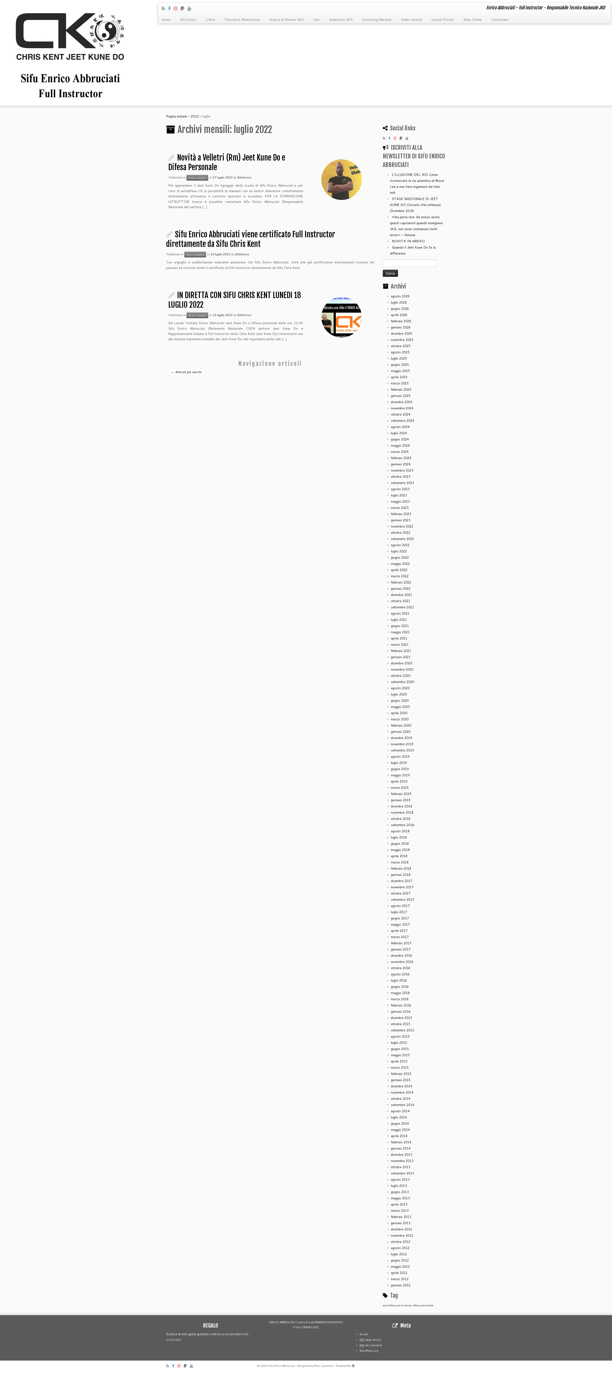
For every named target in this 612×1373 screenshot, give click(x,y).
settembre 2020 (402, 682)
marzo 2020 (400, 719)
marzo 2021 (400, 644)
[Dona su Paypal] (183, 8)
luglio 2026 (399, 302)
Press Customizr (324, 1366)
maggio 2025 (400, 371)
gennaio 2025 (400, 396)
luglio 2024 (399, 433)
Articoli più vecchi (186, 372)
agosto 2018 (400, 831)
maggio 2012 (400, 1266)
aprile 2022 (399, 570)
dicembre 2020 (401, 663)
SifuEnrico (244, 177)
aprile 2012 (399, 1273)
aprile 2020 (399, 713)
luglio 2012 (399, 1254)
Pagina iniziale (176, 116)
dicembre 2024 (401, 402)
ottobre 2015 (400, 1024)
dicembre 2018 (401, 806)
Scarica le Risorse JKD (286, 19)
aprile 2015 (399, 1061)
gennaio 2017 (400, 949)
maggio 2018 (400, 850)
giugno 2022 (400, 557)
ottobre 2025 (400, 346)
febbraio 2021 (401, 651)
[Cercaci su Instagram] (177, 8)
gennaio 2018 (400, 875)
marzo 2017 (400, 937)
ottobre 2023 (400, 476)
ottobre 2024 (400, 414)
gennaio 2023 (400, 520)
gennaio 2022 (400, 588)
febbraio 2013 (401, 1217)
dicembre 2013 (401, 1154)
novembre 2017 (402, 887)
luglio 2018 (399, 837)
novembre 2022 (402, 526)
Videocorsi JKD (341, 19)
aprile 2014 (399, 1136)
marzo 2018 (400, 862)
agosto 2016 (400, 974)
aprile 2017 (399, 930)
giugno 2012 (400, 1260)
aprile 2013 (399, 1204)
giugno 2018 (400, 843)
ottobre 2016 (400, 968)
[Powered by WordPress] (353, 1365)
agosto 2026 (400, 296)
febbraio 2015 (401, 1074)
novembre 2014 (402, 1092)
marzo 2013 (400, 1210)
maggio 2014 (400, 1130)
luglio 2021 (399, 619)
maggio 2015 (400, 1055)
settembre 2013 (402, 1173)
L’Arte (210, 19)
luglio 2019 (399, 763)
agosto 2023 (400, 489)
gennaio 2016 (400, 1011)
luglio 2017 (399, 912)
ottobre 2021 (400, 601)
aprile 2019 (399, 781)
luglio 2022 (399, 551)
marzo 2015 (400, 1067)
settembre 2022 (402, 539)
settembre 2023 (402, 483)
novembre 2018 (402, 812)
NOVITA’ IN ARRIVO (408, 241)
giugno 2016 (400, 986)
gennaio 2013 (400, 1223)
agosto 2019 (400, 756)
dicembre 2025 (401, 333)
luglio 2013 (399, 1186)
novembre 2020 (402, 669)
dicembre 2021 (401, 595)
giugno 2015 (400, 1049)
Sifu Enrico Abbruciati (281, 1366)
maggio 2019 (400, 775)
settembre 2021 (402, 607)
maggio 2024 (400, 445)
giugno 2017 (400, 918)
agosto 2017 (400, 906)
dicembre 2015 (401, 1018)
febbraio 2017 (401, 943)
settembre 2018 (402, 825)
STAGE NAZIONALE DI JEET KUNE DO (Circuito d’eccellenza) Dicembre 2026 (415, 204)
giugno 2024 (400, 439)
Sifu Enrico (188, 19)
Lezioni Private (443, 19)
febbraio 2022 (401, 582)
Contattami (499, 19)
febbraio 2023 (401, 514)
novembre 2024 (402, 408)
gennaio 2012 (400, 1285)
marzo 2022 (400, 576)
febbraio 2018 (401, 868)
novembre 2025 (402, 340)
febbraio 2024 (401, 458)
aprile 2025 (399, 377)
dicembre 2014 (401, 1086)
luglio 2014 (399, 1117)
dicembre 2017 (401, 881)
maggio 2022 (400, 563)
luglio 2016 (399, 980)
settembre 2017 (402, 899)
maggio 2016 (400, 993)
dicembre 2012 (401, 1229)
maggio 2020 (400, 707)
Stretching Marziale (377, 19)
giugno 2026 (400, 308)
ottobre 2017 (400, 893)
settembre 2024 (402, 420)
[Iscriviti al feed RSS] (165, 8)
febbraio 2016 (401, 1005)
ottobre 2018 (400, 819)
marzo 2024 (400, 452)
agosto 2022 (400, 545)
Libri (316, 19)
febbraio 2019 (401, 794)
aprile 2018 (399, 856)
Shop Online (472, 19)
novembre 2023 (402, 470)
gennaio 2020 (400, 731)
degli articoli (370, 1340)
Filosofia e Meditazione (242, 19)
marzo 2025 (400, 383)
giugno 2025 (400, 364)
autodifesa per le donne (397, 1305)
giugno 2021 (400, 626)
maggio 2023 (400, 501)
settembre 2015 (402, 1030)
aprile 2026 (399, 315)
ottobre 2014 (400, 1098)
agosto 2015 (400, 1036)
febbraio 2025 (401, 389)
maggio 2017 (400, 924)
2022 (194, 116)
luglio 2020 (399, 694)
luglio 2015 (399, 1042)
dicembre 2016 (401, 955)
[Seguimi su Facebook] (171, 8)
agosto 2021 (400, 613)
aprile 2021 (399, 638)
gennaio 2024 (400, 464)
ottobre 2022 (400, 532)
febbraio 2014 (401, 1142)
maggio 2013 (400, 1198)
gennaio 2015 (400, 1080)
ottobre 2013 (400, 1167)
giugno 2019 (400, 769)
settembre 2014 (402, 1105)
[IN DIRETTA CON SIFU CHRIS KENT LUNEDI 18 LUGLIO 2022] (341, 317)
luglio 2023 (399, 495)
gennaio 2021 (400, 657)
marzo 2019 (400, 787)
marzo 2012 (400, 1279)
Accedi (364, 1334)
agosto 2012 (400, 1248)
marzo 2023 (400, 508)
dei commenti (371, 1345)
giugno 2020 (400, 700)
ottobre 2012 (400, 1242)
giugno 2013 (400, 1192)
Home (166, 19)
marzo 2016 (400, 999)
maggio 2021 (400, 632)
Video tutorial (411, 19)
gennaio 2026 (400, 327)
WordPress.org (369, 1351)
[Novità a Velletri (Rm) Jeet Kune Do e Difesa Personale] (341, 179)
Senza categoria (197, 177)
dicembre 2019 (401, 738)
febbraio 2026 (401, 321)
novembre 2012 (402, 1235)
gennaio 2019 (400, 800)
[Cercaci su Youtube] (190, 8)
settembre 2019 (402, 750)
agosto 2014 (400, 1111)
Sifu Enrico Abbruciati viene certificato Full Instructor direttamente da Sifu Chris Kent (250, 239)
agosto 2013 (400, 1179)
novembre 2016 (402, 962)
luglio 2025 (399, 358)
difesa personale (423, 1305)
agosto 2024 (400, 427)
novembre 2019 (402, 744)
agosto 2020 (400, 688)
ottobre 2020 (400, 675)
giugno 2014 (400, 1123)
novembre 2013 (402, 1161)
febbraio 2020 (401, 725)
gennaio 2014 (400, 1148)
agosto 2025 (400, 352)
